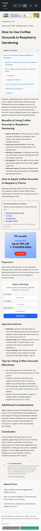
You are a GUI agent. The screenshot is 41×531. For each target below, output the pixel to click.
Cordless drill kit (12, 221)
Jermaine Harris (16, 463)
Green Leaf (5, 6)
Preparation (11, 76)
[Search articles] (30, 5)
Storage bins (10, 218)
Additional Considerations (14, 89)
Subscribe (20, 316)
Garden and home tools (15, 213)
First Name (7, 294)
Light (15, 5)
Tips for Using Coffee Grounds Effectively (19, 84)
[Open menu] (36, 5)
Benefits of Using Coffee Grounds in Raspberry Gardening (21, 63)
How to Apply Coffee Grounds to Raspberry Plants (20, 70)
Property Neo (20, 476)
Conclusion (9, 93)
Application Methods (13, 80)
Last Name (7, 301)
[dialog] (20, 522)
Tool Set (9, 216)
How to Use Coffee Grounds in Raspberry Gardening (18, 56)
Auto (24, 5)
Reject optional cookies (11, 528)
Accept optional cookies (29, 528)
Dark (20, 5)
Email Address (8, 308)
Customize (5, 524)
